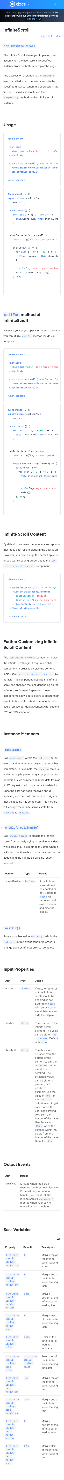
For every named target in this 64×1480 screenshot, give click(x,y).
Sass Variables (17, 1230)
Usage (10, 125)
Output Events (17, 1165)
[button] (28, 3)
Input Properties (19, 969)
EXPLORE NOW (34, 19)
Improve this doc (50, 36)
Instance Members (21, 734)
